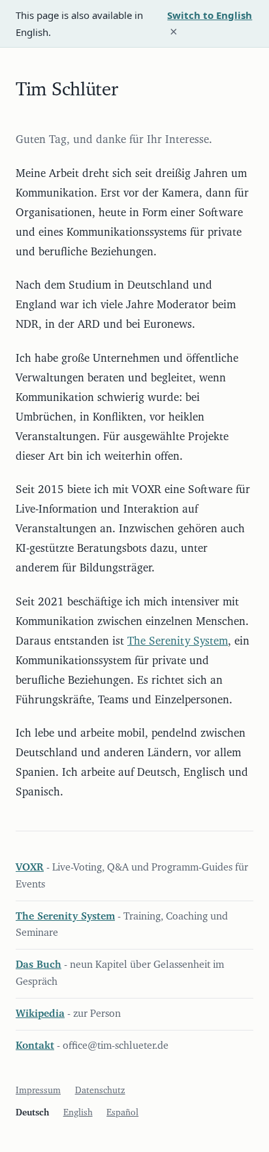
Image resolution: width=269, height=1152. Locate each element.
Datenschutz (100, 1090)
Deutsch (32, 1112)
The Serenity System (177, 641)
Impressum (38, 1090)
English (78, 1112)
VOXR (30, 867)
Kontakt (35, 1045)
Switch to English (209, 15)
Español (122, 1112)
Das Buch (38, 964)
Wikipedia (40, 1013)
